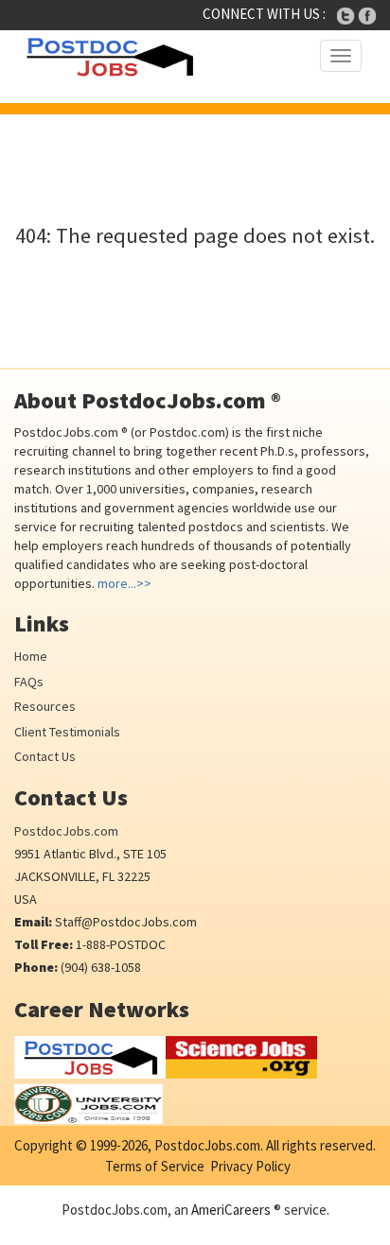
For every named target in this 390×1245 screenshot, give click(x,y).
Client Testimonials (67, 731)
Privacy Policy (250, 1166)
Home (30, 656)
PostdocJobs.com (66, 830)
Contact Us (45, 756)
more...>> (124, 583)
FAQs (29, 681)
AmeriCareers (231, 1210)
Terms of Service (154, 1166)
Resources (45, 706)
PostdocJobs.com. (207, 1145)
